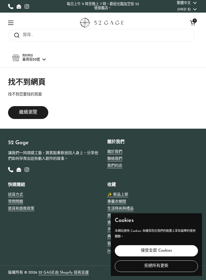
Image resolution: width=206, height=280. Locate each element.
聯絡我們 (114, 159)
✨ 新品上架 (117, 195)
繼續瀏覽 (28, 112)
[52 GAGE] (101, 23)
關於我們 (114, 152)
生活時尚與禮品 (120, 209)
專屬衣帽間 (116, 202)
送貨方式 (15, 195)
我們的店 (114, 166)
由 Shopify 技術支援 (72, 273)
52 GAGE (46, 273)
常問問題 (15, 202)
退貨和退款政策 (21, 209)
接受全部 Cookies (156, 251)
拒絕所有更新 (156, 266)
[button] (192, 22)
